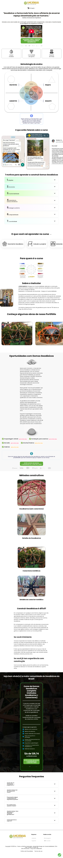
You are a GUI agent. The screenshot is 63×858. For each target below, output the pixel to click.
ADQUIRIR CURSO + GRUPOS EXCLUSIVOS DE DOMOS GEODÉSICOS (31, 41)
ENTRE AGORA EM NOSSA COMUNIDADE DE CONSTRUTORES (31, 463)
